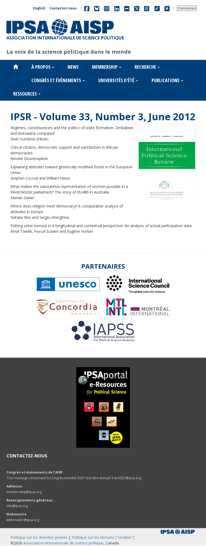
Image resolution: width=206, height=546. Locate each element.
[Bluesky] (96, 8)
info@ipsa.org (17, 506)
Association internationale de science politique (63, 542)
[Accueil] (60, 19)
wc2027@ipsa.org (127, 478)
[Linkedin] (116, 8)
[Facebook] (86, 8)
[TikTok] (157, 8)
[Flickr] (126, 8)
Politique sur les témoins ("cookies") (103, 537)
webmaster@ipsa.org (22, 520)
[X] (136, 8)
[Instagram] (106, 8)
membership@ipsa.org (24, 492)
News (73, 67)
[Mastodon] (167, 8)
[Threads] (146, 8)
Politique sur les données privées (38, 537)
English (39, 8)
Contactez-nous (63, 8)
